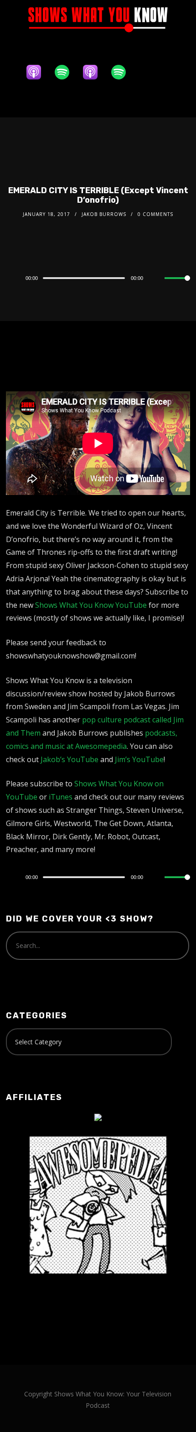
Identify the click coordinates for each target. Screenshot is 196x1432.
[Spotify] (66, 72)
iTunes (60, 797)
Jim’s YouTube (139, 759)
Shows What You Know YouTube (91, 605)
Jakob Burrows (104, 214)
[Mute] (157, 278)
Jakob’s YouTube (69, 759)
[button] (98, 100)
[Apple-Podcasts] (38, 72)
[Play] (11, 278)
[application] (98, 277)
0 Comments (155, 214)
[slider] (177, 285)
